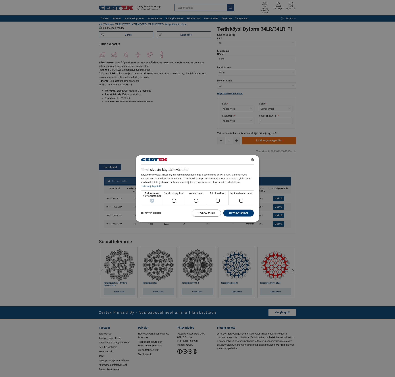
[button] (151, 213)
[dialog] (197, 188)
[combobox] (252, 159)
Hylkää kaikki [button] (206, 212)
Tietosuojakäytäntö (151, 186)
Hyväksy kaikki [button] (238, 212)
